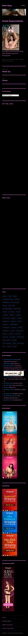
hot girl (18, 312)
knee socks (6, 318)
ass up (5, 296)
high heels (17, 308)
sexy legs (12, 337)
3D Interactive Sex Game (11, 359)
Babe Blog (7, 5)
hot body (11, 312)
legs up (13, 318)
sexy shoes (20, 337)
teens (9, 346)
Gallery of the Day (7, 624)
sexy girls (5, 337)
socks (14, 343)
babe (9, 296)
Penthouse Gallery (9, 389)
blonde (17, 299)
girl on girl (12, 305)
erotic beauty (15, 302)
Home (4, 617)
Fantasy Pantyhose (9, 366)
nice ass (13, 327)
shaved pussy (7, 343)
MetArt (19, 321)
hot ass (5, 312)
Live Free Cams (8, 383)
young (14, 346)
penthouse (19, 330)
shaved (14, 340)
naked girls (6, 327)
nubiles (19, 327)
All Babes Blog (6, 621)
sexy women (6, 340)
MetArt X (6, 387)
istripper (18, 315)
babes (15, 296)
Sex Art (5, 333)
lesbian (19, 318)
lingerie (13, 321)
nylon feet (6, 330)
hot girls (5, 315)
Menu (23, 5)
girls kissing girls (7, 308)
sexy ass (11, 333)
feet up (5, 305)
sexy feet (18, 333)
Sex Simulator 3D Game (11, 396)
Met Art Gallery (8, 385)
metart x (5, 324)
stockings (21, 343)
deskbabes (6, 302)
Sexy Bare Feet (8, 400)
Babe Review (7, 363)
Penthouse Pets (8, 393)
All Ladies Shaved (9, 61)
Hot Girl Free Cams (7, 628)
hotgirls (11, 315)
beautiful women (8, 299)
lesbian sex (6, 321)
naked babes (13, 324)
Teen (4, 346)
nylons (12, 330)
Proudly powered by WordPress (15, 633)
